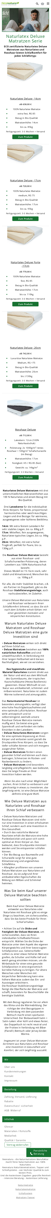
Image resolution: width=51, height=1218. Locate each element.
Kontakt (8, 1076)
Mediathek (10, 1135)
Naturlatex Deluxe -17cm (25, 180)
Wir (6, 1059)
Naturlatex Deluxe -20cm (25, 347)
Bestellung (10, 1089)
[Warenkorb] (42, 3)
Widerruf (15, 1110)
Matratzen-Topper (25, 1197)
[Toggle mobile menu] (48, 4)
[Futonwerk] (10, 3)
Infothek (9, 1119)
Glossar (8, 1126)
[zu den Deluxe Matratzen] (25, 9)
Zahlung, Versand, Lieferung (20, 1096)
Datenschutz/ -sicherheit (18, 1105)
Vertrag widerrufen (18, 1144)
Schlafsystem (25, 1193)
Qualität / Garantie (15, 1140)
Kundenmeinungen (15, 1071)
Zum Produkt (25, 136)
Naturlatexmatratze (25, 1189)
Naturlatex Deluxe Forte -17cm (25, 264)
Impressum (10, 1080)
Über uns (9, 1067)
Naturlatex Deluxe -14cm (25, 98)
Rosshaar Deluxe (25, 429)
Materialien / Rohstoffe (17, 1131)
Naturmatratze (25, 1185)
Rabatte (8, 1101)
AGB (6, 1110)
